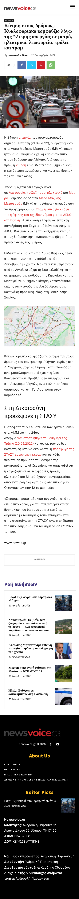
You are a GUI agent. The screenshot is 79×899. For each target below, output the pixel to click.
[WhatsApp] (51, 65)
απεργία (24, 137)
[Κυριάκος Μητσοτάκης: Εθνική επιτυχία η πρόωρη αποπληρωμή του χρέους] (63, 651)
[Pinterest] (41, 65)
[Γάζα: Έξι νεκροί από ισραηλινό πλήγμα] (63, 603)
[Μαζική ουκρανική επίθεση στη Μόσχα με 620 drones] (63, 673)
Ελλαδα (9, 20)
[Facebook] (21, 65)
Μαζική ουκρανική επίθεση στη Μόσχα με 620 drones (30, 669)
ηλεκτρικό (54, 193)
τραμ (42, 193)
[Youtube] (57, 744)
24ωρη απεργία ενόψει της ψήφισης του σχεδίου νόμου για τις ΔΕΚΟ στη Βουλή (37, 214)
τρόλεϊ (31, 193)
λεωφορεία (17, 193)
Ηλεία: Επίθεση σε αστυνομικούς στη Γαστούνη (28, 692)
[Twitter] (31, 65)
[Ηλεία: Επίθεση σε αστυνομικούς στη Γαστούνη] (63, 696)
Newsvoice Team (18, 55)
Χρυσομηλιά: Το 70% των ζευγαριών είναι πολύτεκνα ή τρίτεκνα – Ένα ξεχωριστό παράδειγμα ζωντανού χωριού (28, 625)
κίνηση (21, 165)
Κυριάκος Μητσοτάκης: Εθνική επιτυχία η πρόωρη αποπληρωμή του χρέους (30, 648)
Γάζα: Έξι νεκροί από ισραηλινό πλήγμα (30, 599)
